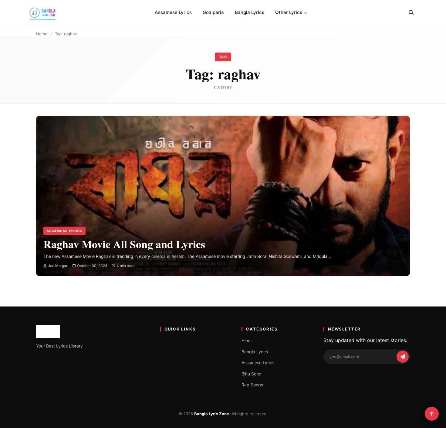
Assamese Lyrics (173, 12)
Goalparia (213, 12)
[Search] (411, 12)
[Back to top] (432, 414)
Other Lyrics (288, 12)
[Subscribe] (403, 357)
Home (41, 33)
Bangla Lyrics (249, 12)
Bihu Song (252, 373)
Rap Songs (252, 384)
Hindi (247, 340)
